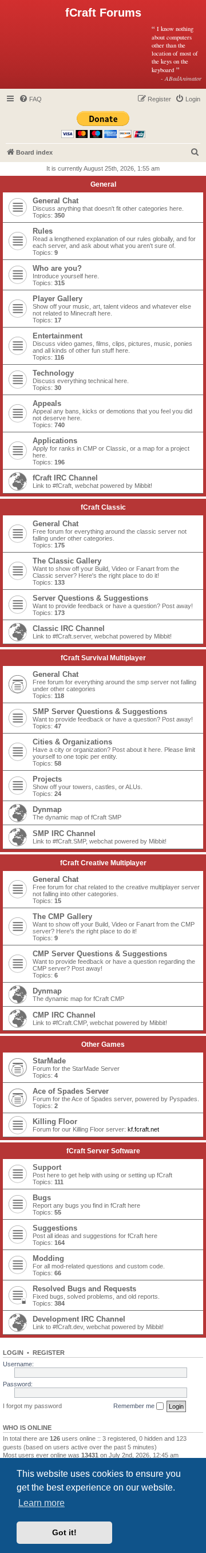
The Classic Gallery (67, 561)
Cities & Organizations (72, 742)
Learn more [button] (41, 1503)
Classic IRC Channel (69, 628)
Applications (55, 440)
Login (13, 1352)
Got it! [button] (64, 1532)
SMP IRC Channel (64, 833)
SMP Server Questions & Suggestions (100, 711)
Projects (47, 779)
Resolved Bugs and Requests (84, 1288)
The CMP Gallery (62, 916)
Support (47, 1167)
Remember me (134, 1405)
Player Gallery (57, 298)
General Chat (55, 200)
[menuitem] (30, 99)
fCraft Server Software (103, 1151)
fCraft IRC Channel (65, 478)
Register (49, 1352)
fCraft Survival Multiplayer (103, 658)
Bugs (42, 1197)
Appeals (47, 403)
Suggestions (55, 1228)
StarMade (49, 1061)
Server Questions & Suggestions (90, 598)
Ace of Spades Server (71, 1091)
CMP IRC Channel (64, 1015)
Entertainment (57, 336)
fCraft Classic (103, 507)
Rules (43, 231)
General (103, 184)
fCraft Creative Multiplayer (103, 863)
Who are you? (57, 268)
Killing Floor (55, 1121)
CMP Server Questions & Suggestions (100, 953)
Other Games (103, 1044)
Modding (48, 1258)
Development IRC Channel (79, 1319)
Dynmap (47, 809)
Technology (53, 373)
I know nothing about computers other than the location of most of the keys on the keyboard (177, 53)
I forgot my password (32, 1405)
